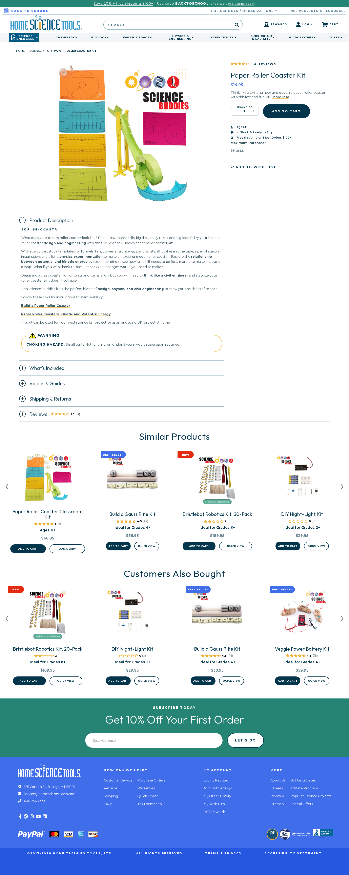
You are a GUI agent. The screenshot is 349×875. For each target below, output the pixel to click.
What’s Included (47, 368)
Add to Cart (28, 548)
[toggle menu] (75, 37)
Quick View (67, 548)
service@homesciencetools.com (49, 794)
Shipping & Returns (50, 398)
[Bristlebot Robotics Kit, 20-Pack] (217, 481)
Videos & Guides (47, 383)
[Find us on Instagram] (32, 816)
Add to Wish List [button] (255, 167)
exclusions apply (241, 3)
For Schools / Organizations (243, 11)
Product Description (51, 220)
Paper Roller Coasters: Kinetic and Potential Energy (66, 314)
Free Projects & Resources (317, 11)
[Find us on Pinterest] (26, 816)
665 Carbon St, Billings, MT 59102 (49, 787)
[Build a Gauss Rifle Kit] (132, 481)
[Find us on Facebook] (20, 816)
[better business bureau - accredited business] (323, 833)
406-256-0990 (34, 801)
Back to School (29, 11)
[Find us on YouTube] (38, 816)
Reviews (56, 414)
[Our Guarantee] (272, 834)
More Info (280, 97)
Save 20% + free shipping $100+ (123, 3)
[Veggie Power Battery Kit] (302, 616)
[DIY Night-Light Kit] (302, 481)
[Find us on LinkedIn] (45, 816)
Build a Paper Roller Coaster (45, 306)
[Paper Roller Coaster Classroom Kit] (47, 479)
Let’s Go (245, 740)
